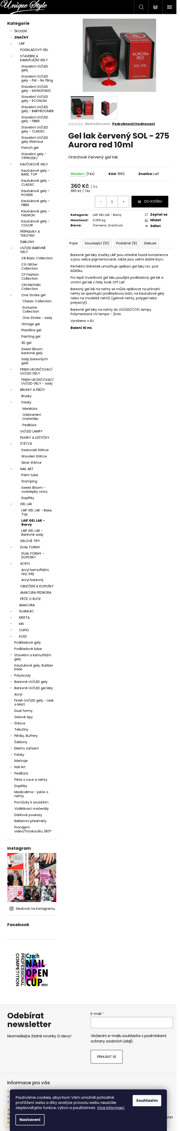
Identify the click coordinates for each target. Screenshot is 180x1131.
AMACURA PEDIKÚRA (35, 592)
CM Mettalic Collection (31, 286)
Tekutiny (21, 729)
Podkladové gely (27, 642)
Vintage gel (30, 324)
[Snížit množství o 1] (100, 201)
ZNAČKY (21, 37)
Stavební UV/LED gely (34, 68)
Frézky (26, 402)
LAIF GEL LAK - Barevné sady (32, 532)
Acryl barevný (32, 580)
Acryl (18, 694)
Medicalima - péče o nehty (31, 794)
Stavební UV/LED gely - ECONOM (34, 98)
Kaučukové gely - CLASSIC (35, 182)
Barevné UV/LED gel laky (33, 688)
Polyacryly (22, 675)
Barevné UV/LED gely (31, 681)
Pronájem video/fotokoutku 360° (33, 829)
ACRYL (25, 563)
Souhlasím (147, 1100)
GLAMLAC (26, 611)
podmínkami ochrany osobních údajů (128, 1038)
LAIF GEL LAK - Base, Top (36, 512)
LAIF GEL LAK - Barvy (33, 522)
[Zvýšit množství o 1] (123, 201)
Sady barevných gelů (34, 361)
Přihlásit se (106, 1056)
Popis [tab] (73, 243)
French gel (29, 147)
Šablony (20, 742)
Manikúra (29, 408)
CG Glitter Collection (29, 266)
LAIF (22, 43)
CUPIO (24, 630)
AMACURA (27, 605)
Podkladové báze (28, 648)
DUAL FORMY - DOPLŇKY (32, 555)
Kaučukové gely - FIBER (35, 203)
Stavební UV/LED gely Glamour (34, 139)
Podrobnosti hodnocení (133, 124)
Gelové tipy (23, 717)
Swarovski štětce (35, 450)
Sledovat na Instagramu (35, 908)
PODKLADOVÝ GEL (34, 49)
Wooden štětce (34, 456)
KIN (21, 623)
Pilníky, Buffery (26, 735)
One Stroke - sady (37, 317)
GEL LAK (26, 504)
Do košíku (153, 201)
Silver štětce (31, 462)
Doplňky (27, 498)
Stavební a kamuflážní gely (32, 657)
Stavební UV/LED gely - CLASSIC (34, 129)
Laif (156, 173)
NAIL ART (27, 469)
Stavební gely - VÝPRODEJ (33, 156)
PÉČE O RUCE (30, 598)
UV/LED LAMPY (31, 431)
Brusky (26, 396)
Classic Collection (37, 301)
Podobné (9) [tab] (126, 243)
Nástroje (21, 760)
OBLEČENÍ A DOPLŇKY (37, 586)
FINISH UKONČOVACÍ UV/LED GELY (36, 371)
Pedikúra (29, 425)
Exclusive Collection (30, 309)
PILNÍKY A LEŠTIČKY (34, 437)
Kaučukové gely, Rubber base (33, 667)
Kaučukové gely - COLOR (35, 223)
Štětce (19, 723)
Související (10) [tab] (97, 243)
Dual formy (23, 710)
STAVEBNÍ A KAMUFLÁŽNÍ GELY (34, 58)
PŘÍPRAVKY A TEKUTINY (30, 233)
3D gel (26, 342)
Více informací (110, 1107)
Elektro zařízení (26, 748)
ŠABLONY (27, 241)
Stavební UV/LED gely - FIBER (34, 119)
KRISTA (24, 617)
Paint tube (29, 475)
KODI (23, 636)
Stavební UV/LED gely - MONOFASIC (36, 88)
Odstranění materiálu (31, 416)
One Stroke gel (33, 295)
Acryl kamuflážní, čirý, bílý (35, 571)
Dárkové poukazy (28, 815)
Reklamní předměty (30, 821)
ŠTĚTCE (26, 443)
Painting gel (30, 336)
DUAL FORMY (30, 547)
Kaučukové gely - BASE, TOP (35, 172)
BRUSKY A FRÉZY (32, 389)
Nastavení (30, 1119)
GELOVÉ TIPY (30, 541)
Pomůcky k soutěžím (31, 802)
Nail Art (20, 767)
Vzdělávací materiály (31, 808)
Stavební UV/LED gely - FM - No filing (37, 78)
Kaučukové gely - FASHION (35, 213)
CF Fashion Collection (30, 276)
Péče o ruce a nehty (30, 779)
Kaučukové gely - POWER (35, 193)
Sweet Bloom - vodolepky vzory (34, 489)
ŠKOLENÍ (20, 31)
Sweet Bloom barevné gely (32, 351)
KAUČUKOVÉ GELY (34, 164)
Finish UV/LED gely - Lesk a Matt (34, 702)
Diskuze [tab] (150, 243)
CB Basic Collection (37, 258)
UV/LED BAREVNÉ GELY (33, 250)
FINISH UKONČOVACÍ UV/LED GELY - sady (37, 381)
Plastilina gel (31, 330)
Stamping (29, 481)
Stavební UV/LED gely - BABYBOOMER (37, 109)
